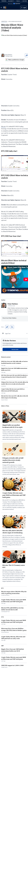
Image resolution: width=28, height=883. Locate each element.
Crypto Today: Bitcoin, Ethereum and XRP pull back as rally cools (13, 637)
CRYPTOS (4, 21)
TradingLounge (8, 56)
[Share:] (7, 327)
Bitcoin (3, 126)
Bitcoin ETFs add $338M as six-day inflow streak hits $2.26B (12, 608)
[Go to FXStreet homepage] (4, 8)
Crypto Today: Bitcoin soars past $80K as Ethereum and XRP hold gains (14, 495)
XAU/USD (24, 1)
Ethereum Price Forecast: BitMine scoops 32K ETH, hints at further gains (14, 629)
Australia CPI (11, 1)
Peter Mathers (8, 54)
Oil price (18, 1)
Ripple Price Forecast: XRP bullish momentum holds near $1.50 (12, 650)
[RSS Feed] (12, 327)
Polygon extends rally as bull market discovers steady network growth (12, 460)
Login (24, 7)
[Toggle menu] (1, 7)
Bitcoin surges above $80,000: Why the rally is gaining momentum (14, 592)
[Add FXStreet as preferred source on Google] (15, 59)
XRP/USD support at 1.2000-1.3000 (12, 665)
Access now (15, 349)
